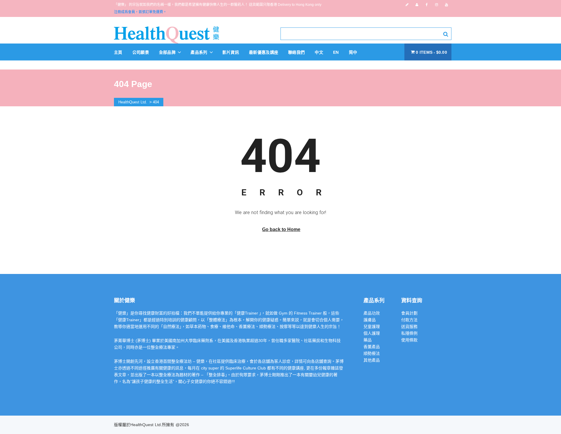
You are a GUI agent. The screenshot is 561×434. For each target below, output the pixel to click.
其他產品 (371, 360)
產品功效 (371, 313)
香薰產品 (371, 346)
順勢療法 (371, 353)
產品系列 (200, 52)
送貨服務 (409, 326)
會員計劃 (409, 313)
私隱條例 (409, 333)
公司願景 (140, 52)
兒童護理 (371, 326)
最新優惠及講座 (263, 52)
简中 (353, 52)
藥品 (367, 340)
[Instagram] (436, 4)
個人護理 (371, 333)
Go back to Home (281, 229)
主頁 (118, 52)
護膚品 (369, 319)
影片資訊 (230, 52)
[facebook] (426, 4)
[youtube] (446, 4)
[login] (417, 4)
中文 (319, 52)
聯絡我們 (296, 52)
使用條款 (409, 340)
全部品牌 (168, 52)
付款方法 (409, 319)
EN (336, 52)
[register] (407, 4)
